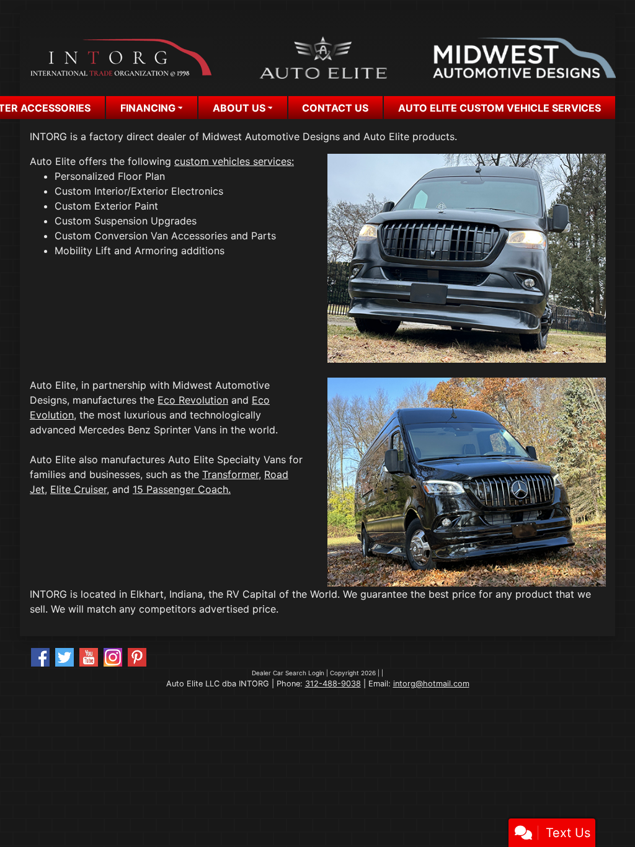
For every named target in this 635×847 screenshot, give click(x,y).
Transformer (230, 474)
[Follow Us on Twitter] (64, 657)
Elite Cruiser (78, 489)
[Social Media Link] (113, 657)
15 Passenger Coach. (182, 489)
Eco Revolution (193, 400)
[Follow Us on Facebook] (40, 657)
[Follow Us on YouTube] (88, 657)
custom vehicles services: (234, 161)
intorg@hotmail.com (431, 683)
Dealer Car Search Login (288, 672)
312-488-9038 (333, 683)
